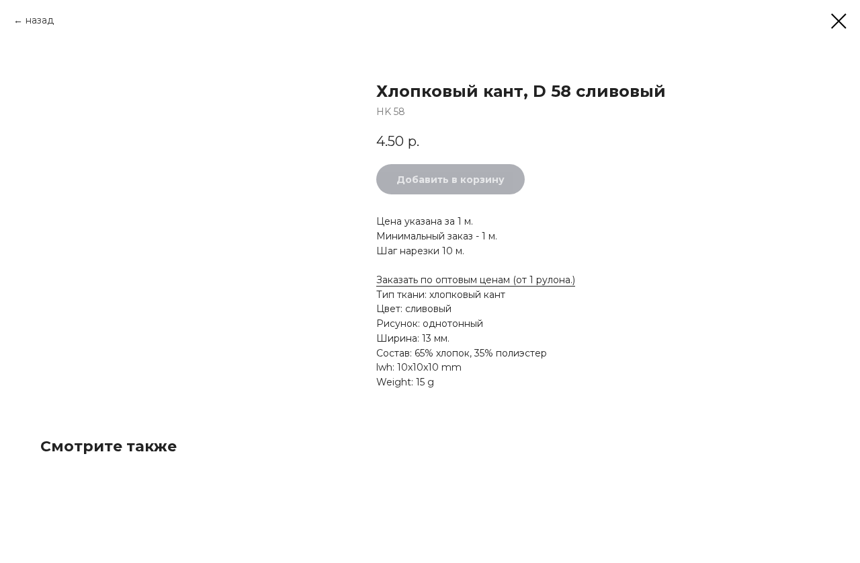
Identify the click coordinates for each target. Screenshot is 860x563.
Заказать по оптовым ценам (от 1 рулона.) (475, 280)
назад (40, 20)
